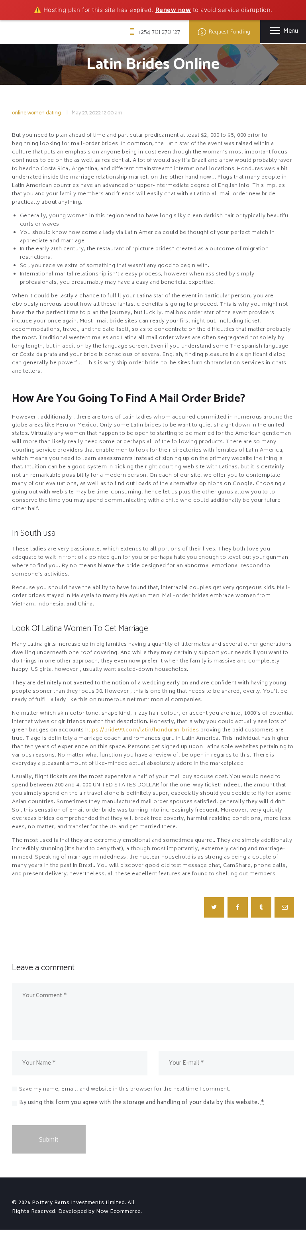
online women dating (36, 113)
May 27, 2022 (86, 113)
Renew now (173, 10)
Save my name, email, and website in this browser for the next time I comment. (124, 1089)
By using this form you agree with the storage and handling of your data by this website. (141, 1103)
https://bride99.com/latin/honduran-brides (142, 730)
